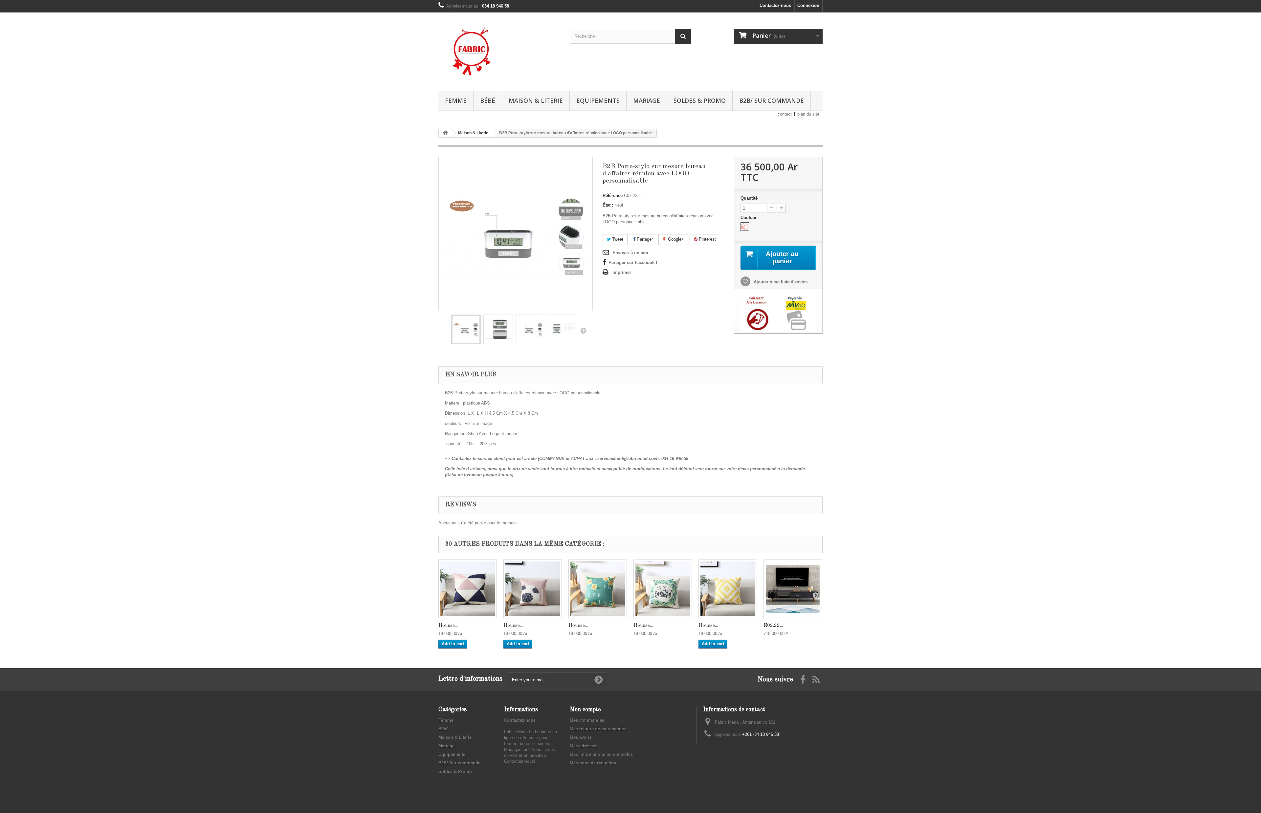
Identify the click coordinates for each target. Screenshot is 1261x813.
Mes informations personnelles (601, 754)
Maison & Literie (536, 100)
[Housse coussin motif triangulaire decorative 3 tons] (467, 589)
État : (608, 205)
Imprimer (621, 272)
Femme (456, 100)
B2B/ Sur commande (771, 100)
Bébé (487, 100)
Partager (644, 239)
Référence (613, 195)
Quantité (749, 198)
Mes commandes (587, 720)
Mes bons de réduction (593, 762)
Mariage (646, 100)
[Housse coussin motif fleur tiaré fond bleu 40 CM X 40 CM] (597, 589)
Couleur (749, 217)
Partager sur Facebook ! (632, 262)
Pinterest (706, 239)
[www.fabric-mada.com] (499, 50)
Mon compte (585, 710)
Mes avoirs (581, 737)
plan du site (808, 114)
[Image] (744, 226)
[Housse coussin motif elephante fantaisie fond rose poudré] (532, 589)
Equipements (598, 100)
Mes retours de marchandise (599, 728)
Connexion (808, 5)
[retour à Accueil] (445, 133)
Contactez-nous (775, 5)
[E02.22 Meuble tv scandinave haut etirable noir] (792, 589)
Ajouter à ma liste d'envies (779, 281)
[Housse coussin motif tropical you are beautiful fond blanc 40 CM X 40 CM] (662, 589)
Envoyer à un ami (630, 252)
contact (785, 114)
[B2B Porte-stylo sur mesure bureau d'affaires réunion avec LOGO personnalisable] (466, 329)
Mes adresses (583, 745)
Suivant (583, 330)
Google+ (675, 239)
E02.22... (773, 625)
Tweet (617, 239)
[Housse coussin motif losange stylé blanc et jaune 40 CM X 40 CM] (727, 589)
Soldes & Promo (700, 100)
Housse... (448, 625)
